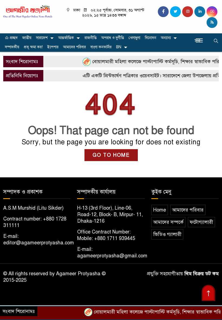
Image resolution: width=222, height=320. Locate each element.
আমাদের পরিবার (74, 47)
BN (118, 47)
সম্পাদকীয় (12, 47)
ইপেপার (52, 47)
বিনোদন (150, 38)
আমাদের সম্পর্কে (168, 222)
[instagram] (187, 11)
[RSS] (212, 22)
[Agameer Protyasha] (27, 11)
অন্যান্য (166, 38)
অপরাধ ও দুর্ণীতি (112, 38)
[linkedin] (199, 11)
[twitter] (175, 11)
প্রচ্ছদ (13, 38)
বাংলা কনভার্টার (101, 47)
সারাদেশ (42, 38)
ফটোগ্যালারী (201, 222)
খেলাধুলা (134, 38)
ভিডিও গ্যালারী (167, 234)
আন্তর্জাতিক (66, 38)
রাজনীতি (90, 38)
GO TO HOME (111, 155)
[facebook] (163, 11)
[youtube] (212, 11)
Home (159, 210)
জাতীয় (26, 38)
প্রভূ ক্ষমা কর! (33, 47)
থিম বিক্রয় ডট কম (201, 274)
